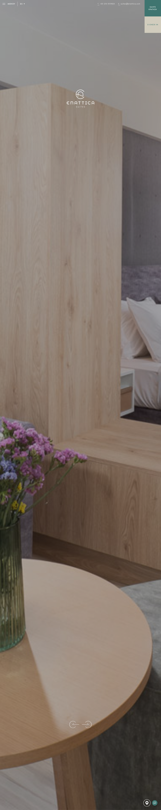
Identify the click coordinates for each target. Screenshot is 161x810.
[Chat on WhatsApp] (154, 777)
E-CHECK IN (153, 25)
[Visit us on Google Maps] (154, 796)
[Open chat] (154, 803)
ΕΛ (21, 4)
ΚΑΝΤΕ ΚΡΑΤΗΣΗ (153, 8)
